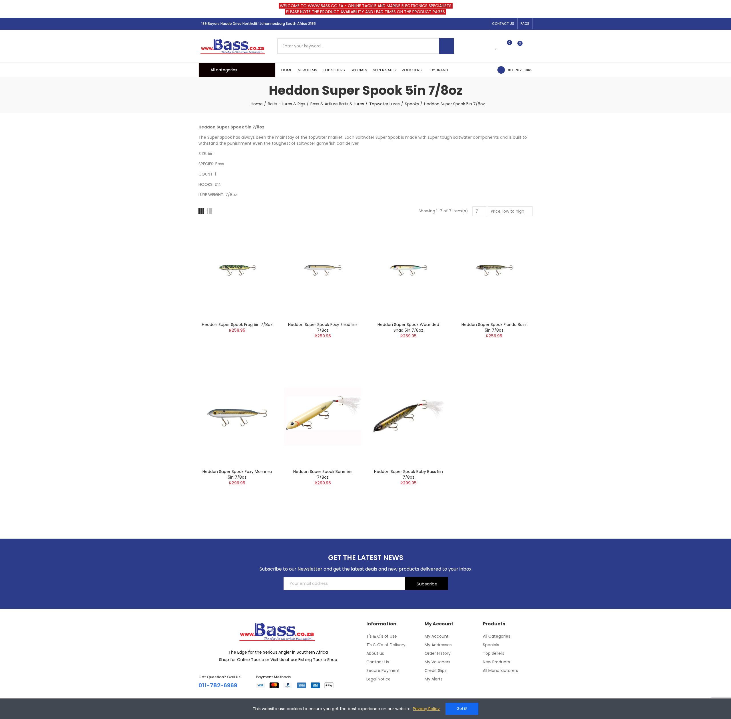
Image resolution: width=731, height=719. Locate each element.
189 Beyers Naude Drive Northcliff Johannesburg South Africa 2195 (258, 23)
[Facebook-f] (464, 23)
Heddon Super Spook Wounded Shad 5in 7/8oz (408, 327)
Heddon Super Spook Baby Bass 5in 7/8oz (408, 474)
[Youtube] (482, 23)
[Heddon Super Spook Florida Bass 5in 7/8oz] (494, 269)
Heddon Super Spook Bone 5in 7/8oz (322, 474)
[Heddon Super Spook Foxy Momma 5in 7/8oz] (237, 416)
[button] (503, 24)
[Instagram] (473, 23)
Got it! (462, 708)
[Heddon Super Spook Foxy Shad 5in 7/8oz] (322, 269)
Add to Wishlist (261, 243)
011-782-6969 (520, 70)
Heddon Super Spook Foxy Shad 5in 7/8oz (322, 327)
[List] (209, 211)
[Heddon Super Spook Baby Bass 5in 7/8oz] (408, 416)
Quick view (261, 254)
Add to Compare (261, 231)
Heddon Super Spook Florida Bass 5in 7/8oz (494, 327)
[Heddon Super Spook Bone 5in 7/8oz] (322, 416)
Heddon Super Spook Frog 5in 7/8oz (237, 324)
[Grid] (201, 211)
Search (446, 46)
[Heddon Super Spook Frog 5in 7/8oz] (237, 269)
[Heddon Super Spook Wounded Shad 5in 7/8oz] (408, 269)
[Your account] (530, 46)
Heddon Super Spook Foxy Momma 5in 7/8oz (237, 474)
